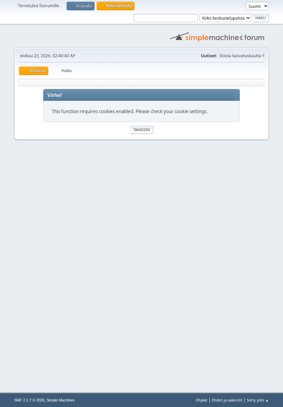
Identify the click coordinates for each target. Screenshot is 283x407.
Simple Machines (61, 400)
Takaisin (141, 129)
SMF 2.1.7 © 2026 (29, 400)
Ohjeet (201, 400)
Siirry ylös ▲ (258, 400)
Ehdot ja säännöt (227, 400)
